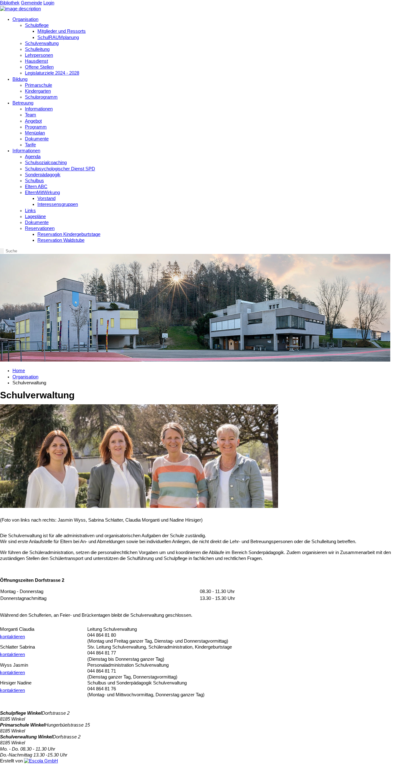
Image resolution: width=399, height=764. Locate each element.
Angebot (33, 121)
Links (30, 210)
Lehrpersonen (39, 55)
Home (18, 370)
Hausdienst (36, 61)
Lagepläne (35, 216)
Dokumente (37, 138)
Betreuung (22, 102)
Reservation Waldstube (60, 240)
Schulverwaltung (42, 43)
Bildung (19, 79)
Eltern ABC (36, 186)
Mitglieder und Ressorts (61, 31)
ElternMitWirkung (42, 192)
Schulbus (34, 180)
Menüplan (35, 132)
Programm (36, 126)
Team (30, 114)
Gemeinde (31, 2)
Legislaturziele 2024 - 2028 (52, 73)
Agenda (33, 156)
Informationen (39, 108)
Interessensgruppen (57, 204)
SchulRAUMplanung (58, 37)
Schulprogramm (41, 97)
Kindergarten (38, 91)
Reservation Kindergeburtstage (68, 234)
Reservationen (40, 228)
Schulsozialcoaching (46, 162)
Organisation (25, 19)
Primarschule (38, 85)
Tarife (30, 144)
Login (48, 2)
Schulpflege (37, 25)
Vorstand (46, 198)
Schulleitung (37, 49)
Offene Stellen (39, 67)
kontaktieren (12, 636)
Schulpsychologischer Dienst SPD (60, 168)
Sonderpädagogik (42, 174)
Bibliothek (10, 2)
